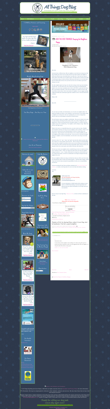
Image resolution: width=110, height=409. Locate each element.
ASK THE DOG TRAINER (60, 227)
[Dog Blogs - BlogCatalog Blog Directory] (61, 214)
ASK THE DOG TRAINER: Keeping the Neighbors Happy (71, 40)
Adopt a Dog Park (71, 199)
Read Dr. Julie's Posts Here (42, 239)
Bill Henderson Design (60, 408)
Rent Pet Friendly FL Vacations (27, 365)
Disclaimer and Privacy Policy (70, 388)
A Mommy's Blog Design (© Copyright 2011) (58, 407)
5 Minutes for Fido (69, 193)
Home (70, 269)
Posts (24, 198)
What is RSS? (35, 26)
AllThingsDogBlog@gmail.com (30, 397)
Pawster (22, 362)
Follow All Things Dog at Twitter (58, 212)
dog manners (76, 227)
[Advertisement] (61, 260)
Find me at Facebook (70, 212)
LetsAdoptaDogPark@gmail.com (68, 180)
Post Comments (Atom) (61, 272)
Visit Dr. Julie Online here (42, 240)
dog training (82, 227)
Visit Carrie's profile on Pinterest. (35, 147)
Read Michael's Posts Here (42, 249)
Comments (25, 200)
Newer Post (54, 269)
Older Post (87, 269)
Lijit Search (42, 200)
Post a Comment (55, 250)
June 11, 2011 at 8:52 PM (61, 247)
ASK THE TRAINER (68, 227)
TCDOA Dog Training (70, 184)
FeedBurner (73, 210)
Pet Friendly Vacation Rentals (27, 367)
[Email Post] (77, 226)
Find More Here (24, 342)
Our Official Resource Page (26, 364)
